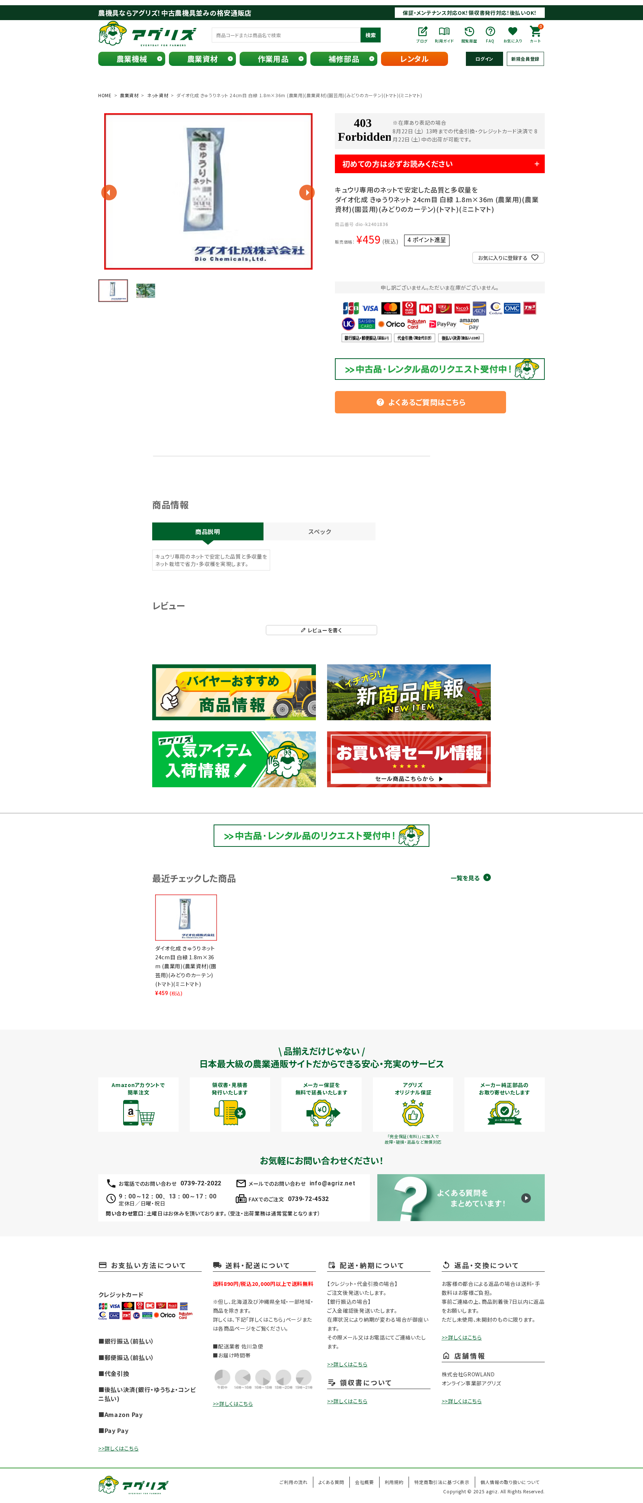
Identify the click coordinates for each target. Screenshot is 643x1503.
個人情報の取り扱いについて (510, 1482)
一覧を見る (465, 878)
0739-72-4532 (308, 1198)
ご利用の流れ (293, 1482)
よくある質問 (331, 1482)
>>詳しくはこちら (118, 1448)
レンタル (414, 58)
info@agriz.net (332, 1183)
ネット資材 (158, 95)
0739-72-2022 (200, 1183)
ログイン (484, 58)
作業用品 (273, 58)
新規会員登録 (525, 58)
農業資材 (202, 58)
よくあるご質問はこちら (421, 402)
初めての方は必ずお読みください (397, 163)
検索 (370, 35)
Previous (109, 192)
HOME (105, 95)
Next (307, 192)
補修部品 (344, 58)
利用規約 (394, 1482)
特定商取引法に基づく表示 (441, 1482)
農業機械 (131, 58)
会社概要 (364, 1482)
